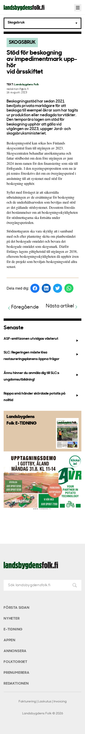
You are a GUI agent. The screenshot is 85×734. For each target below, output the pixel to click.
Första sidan (16, 608)
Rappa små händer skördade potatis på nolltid (34, 397)
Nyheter (12, 618)
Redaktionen (16, 683)
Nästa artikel (60, 306)
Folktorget (15, 662)
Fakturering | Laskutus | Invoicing (43, 701)
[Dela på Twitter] (57, 288)
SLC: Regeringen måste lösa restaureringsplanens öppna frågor (31, 356)
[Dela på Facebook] (34, 288)
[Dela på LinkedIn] (46, 288)
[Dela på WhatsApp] (68, 288)
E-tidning (13, 629)
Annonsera (15, 651)
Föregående (25, 307)
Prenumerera (16, 673)
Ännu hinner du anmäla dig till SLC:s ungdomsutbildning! (31, 376)
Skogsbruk (22, 42)
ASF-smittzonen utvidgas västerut (31, 339)
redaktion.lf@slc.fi (18, 89)
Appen (9, 640)
